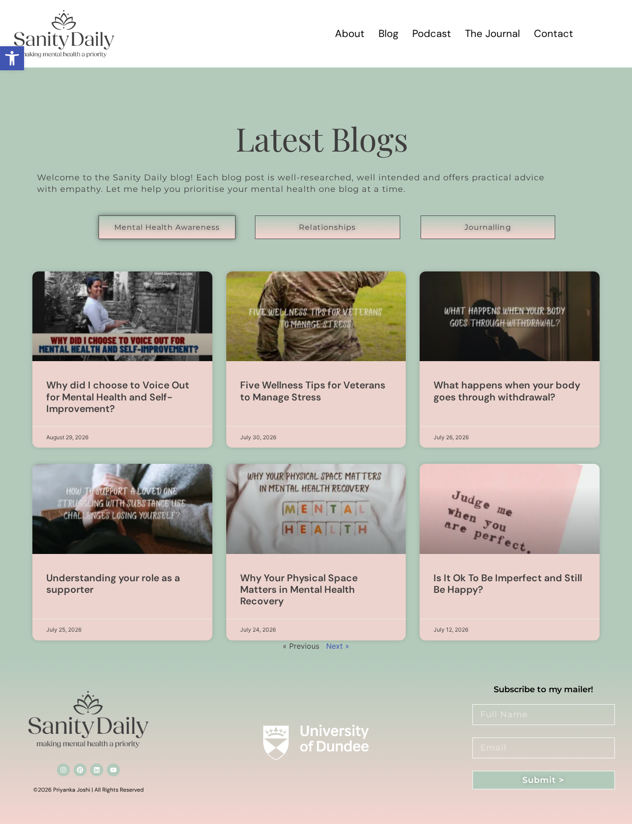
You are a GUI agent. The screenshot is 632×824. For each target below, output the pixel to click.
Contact (553, 33)
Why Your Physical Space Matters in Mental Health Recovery (299, 590)
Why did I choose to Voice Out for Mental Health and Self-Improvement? (117, 397)
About (350, 33)
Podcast (431, 33)
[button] (12, 58)
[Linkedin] (96, 769)
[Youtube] (113, 769)
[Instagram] (63, 769)
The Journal (492, 33)
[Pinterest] (80, 769)
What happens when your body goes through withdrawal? (507, 391)
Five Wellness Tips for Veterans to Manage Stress (312, 391)
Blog (388, 33)
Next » (337, 646)
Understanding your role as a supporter (113, 584)
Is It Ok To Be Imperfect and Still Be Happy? (508, 584)
